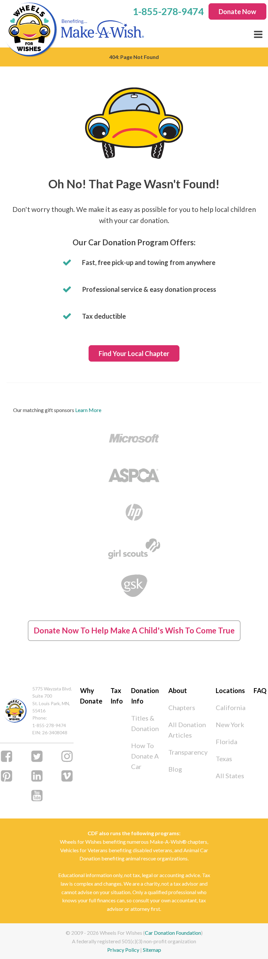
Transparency (188, 752)
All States (230, 776)
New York (230, 724)
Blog (175, 769)
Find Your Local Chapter (134, 353)
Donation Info (145, 695)
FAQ (260, 690)
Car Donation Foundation (173, 933)
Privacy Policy (123, 950)
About (177, 690)
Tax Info (116, 695)
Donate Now (237, 11)
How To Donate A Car (145, 756)
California (230, 707)
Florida (226, 741)
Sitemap (152, 950)
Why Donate (91, 695)
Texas (224, 758)
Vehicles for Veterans (84, 850)
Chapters (181, 707)
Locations (230, 690)
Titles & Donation (145, 723)
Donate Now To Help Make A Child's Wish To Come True (134, 630)
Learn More (88, 410)
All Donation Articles (187, 730)
